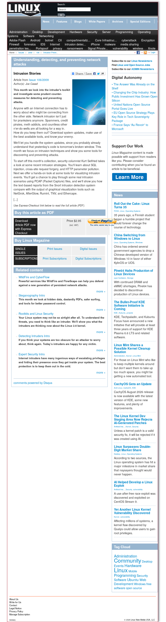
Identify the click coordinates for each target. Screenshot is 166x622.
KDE (116, 313)
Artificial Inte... (119, 426)
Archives (117, 21)
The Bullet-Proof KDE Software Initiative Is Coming (129, 305)
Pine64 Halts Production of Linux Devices (133, 272)
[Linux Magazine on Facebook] (138, 52)
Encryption (148, 40)
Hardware (76, 32)
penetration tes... (20, 48)
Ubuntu (133, 579)
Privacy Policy (16, 611)
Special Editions (140, 21)
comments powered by (33, 383)
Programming (124, 32)
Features (61, 21)
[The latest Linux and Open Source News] (145, 52)
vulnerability (120, 48)
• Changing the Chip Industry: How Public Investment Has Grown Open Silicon (134, 96)
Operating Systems (133, 211)
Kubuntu (122, 313)
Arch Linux (118, 388)
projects (130, 313)
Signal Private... (98, 48)
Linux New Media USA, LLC (143, 619)
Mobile (133, 571)
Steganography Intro (32, 295)
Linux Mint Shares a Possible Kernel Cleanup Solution (132, 348)
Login (153, 52)
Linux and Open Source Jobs (133, 65)
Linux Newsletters (141, 61)
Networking (46, 36)
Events (119, 565)
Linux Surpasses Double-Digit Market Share (132, 448)
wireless (138, 48)
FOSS (116, 211)
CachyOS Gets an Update (133, 384)
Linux (122, 211)
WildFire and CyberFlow (34, 277)
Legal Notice (15, 608)
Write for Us (15, 602)
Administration (119, 356)
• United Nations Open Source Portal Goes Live (131, 106)
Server (106, 32)
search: (61, 4)
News (46, 21)
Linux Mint (137, 356)
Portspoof (42, 48)
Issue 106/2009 (39, 80)
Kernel (129, 356)
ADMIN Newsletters (142, 69)
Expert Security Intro (32, 354)
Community (127, 560)
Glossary (12, 620)
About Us (13, 599)
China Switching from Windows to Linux (129, 237)
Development (56, 32)
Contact (13, 605)
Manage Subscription (19, 614)
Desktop (117, 454)
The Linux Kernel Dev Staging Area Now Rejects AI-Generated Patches (133, 419)
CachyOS (127, 388)
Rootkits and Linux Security (36, 314)
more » (100, 291)
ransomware (75, 48)
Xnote (151, 48)
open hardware (120, 278)
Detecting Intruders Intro (34, 336)
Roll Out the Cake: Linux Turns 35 (132, 205)
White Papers (97, 21)
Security (92, 32)
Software (28, 36)
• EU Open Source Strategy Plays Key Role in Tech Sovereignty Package (133, 117)
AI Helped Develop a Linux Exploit (133, 484)
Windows (139, 242)
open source (134, 588)
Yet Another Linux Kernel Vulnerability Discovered (132, 511)
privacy (57, 48)
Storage (130, 278)
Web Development (130, 581)
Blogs (78, 21)
